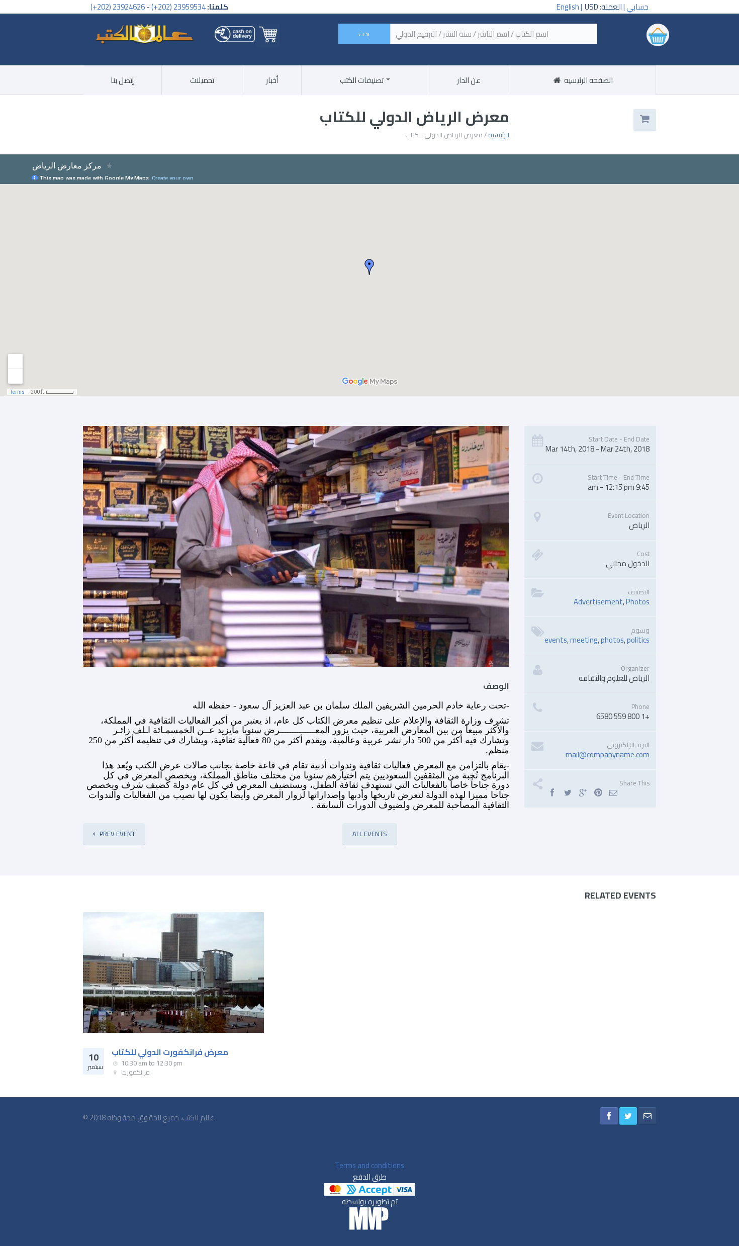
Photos (638, 601)
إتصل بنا (122, 80)
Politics (638, 640)
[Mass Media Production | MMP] (369, 1218)
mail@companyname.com (608, 754)
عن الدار (469, 80)
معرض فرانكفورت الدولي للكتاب (170, 1051)
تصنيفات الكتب (362, 80)
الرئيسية (498, 135)
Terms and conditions (369, 1165)
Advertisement (598, 601)
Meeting (584, 640)
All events (369, 834)
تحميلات (202, 80)
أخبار (272, 80)
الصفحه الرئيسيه (588, 80)
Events (555, 640)
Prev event (117, 834)
